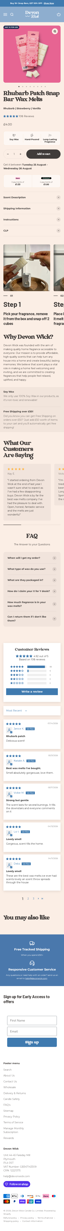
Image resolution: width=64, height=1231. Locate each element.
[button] (11, 116)
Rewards (8, 1138)
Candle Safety (11, 1099)
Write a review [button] (32, 691)
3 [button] (33, 898)
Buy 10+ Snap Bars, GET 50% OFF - (32, 3)
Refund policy (10, 1218)
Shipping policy (11, 1221)
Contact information (32, 1221)
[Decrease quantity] (8, 154)
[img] (13, 723)
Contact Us (10, 1081)
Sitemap (8, 1110)
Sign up (32, 1042)
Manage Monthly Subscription (13, 1130)
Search (7, 1069)
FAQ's (6, 1104)
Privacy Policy (11, 1116)
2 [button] (28, 898)
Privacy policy (27, 1218)
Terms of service (45, 1218)
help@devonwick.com (36, 978)
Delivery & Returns (14, 1093)
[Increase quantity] (20, 154)
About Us (9, 1075)
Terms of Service (13, 1122)
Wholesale (9, 1087)
